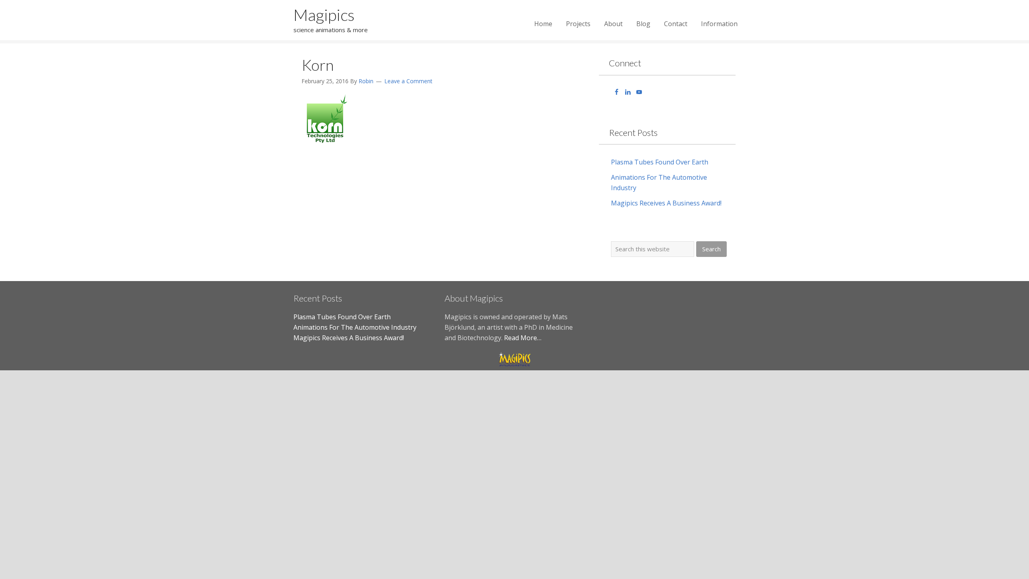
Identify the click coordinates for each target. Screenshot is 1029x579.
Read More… (522, 337)
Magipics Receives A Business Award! (666, 203)
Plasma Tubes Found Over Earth (659, 162)
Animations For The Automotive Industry (354, 327)
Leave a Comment (408, 81)
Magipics (324, 15)
